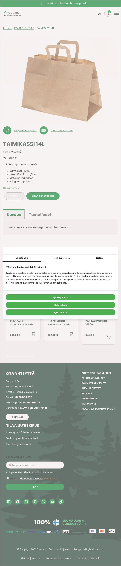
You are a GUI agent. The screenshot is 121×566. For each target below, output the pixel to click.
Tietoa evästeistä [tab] (60, 258)
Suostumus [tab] (22, 258)
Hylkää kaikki (60, 312)
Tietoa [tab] (99, 258)
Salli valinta (60, 305)
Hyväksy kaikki (60, 297)
